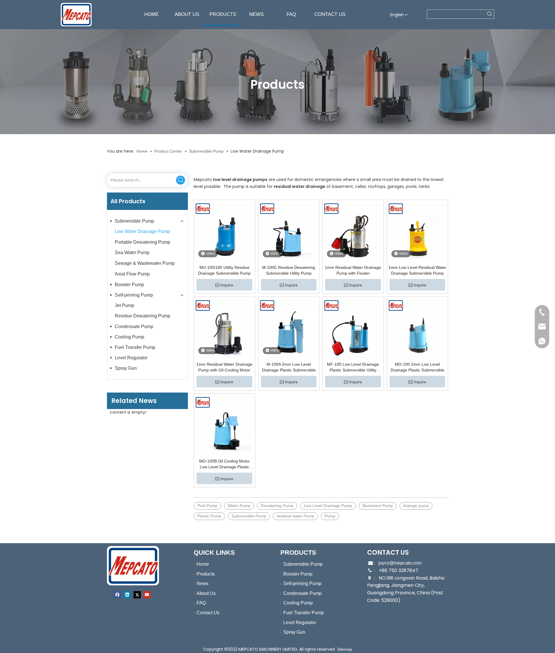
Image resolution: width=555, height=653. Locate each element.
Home (203, 564)
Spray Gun (126, 368)
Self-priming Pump (134, 295)
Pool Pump (207, 505)
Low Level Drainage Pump (328, 505)
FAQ (201, 602)
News (202, 583)
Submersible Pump (134, 221)
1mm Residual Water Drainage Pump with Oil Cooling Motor (224, 367)
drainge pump (416, 505)
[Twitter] (137, 594)
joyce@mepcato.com (399, 562)
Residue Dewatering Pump (142, 315)
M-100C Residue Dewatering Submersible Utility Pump (288, 270)
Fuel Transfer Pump (135, 347)
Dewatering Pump (277, 505)
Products (206, 573)
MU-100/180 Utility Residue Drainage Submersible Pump (224, 270)
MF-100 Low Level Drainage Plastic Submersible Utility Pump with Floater (353, 367)
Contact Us (208, 612)
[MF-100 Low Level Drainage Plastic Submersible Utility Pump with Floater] (353, 329)
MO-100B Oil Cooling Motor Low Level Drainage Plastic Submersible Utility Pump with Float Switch (224, 464)
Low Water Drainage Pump (142, 231)
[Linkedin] (127, 594)
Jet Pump (124, 305)
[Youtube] (147, 594)
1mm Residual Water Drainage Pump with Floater (353, 270)
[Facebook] (117, 594)
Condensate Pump (134, 326)
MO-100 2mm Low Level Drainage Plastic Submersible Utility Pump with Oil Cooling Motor (417, 367)
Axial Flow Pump (132, 273)
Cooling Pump (129, 336)
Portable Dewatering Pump (142, 242)
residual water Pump (295, 516)
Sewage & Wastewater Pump (145, 263)
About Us (206, 593)
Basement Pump (377, 505)
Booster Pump (129, 284)
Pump (330, 516)
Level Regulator (131, 357)
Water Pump (239, 505)
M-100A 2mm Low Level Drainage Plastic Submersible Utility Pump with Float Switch (289, 367)
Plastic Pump (209, 516)
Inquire (227, 285)
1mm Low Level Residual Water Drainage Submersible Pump (417, 270)
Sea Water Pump (132, 252)
